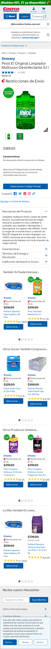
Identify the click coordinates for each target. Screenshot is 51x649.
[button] (44, 16)
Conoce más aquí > (31, 37)
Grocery (12, 53)
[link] (15, 193)
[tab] (25, 609)
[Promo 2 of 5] (22, 340)
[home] (11, 9)
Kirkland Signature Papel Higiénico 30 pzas (12, 314)
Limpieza (32, 53)
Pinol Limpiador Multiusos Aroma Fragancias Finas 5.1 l (37, 472)
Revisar (25, 642)
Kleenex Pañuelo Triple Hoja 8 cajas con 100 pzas (36, 391)
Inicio (4, 53)
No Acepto (41, 642)
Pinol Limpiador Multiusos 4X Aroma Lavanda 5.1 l (13, 472)
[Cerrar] (48, 24)
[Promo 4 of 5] (28, 340)
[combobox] (24, 16)
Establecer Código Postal (12, 45)
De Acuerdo (10, 642)
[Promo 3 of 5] (25, 340)
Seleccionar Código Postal (25, 186)
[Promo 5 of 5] (32, 340)
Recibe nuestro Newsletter (21, 590)
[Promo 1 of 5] (19, 340)
